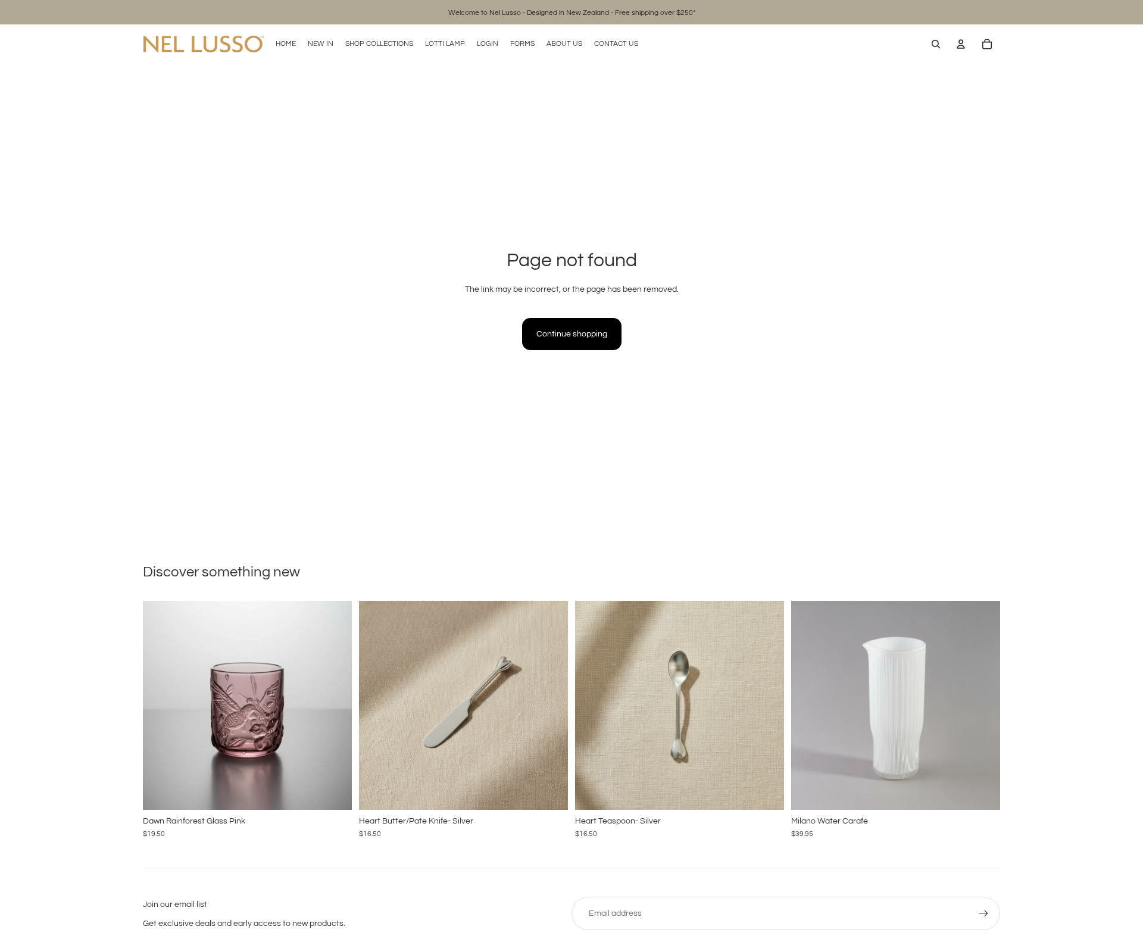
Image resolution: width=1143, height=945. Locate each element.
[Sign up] (983, 913)
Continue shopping (571, 334)
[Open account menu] (961, 44)
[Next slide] (334, 705)
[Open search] (936, 44)
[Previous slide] (161, 705)
